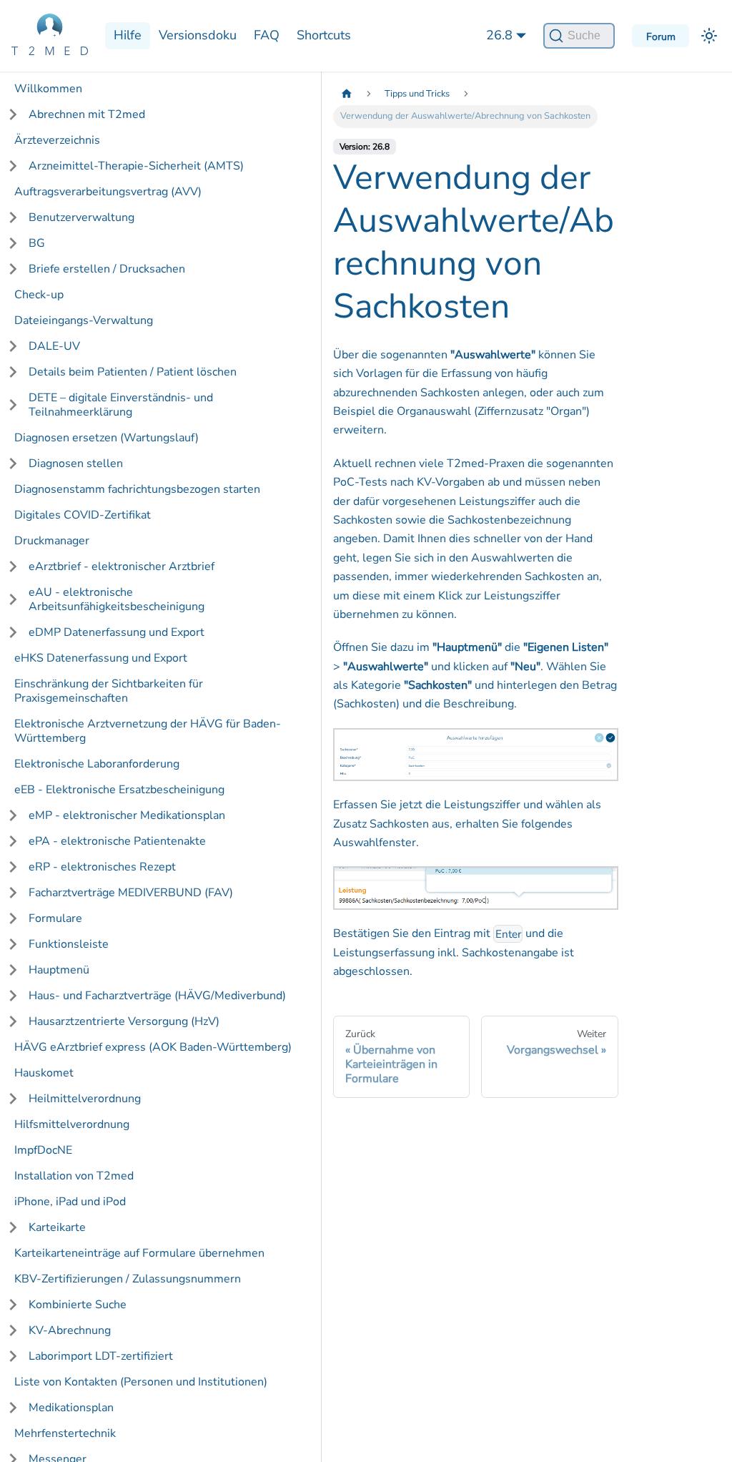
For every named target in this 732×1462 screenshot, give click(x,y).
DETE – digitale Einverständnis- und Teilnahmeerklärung (121, 405)
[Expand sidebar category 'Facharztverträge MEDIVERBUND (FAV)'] (13, 892)
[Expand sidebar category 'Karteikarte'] (13, 1227)
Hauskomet (44, 1073)
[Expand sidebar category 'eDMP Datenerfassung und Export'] (13, 632)
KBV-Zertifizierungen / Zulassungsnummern (127, 1279)
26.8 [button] (499, 35)
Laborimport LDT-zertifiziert (101, 1356)
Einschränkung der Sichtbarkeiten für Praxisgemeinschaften (108, 691)
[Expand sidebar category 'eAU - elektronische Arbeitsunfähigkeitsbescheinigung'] (13, 599)
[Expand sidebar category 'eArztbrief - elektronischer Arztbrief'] (13, 566)
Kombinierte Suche (78, 1305)
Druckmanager (51, 541)
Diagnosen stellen (76, 463)
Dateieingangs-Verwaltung (83, 320)
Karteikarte (57, 1227)
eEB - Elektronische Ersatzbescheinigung (119, 790)
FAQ (267, 35)
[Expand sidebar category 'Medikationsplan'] (13, 1407)
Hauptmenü (59, 970)
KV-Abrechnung (70, 1330)
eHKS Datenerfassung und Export (100, 658)
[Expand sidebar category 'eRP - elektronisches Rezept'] (13, 866)
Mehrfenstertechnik (65, 1433)
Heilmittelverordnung (85, 1099)
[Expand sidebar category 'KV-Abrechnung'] (13, 1330)
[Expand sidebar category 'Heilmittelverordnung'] (13, 1098)
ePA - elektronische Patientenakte (117, 841)
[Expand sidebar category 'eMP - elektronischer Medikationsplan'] (13, 815)
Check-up (39, 295)
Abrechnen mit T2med (87, 114)
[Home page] (346, 94)
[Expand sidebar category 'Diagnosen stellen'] (13, 463)
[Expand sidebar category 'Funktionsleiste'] (13, 944)
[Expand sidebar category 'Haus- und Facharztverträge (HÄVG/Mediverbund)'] (13, 995)
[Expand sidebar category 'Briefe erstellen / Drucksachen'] (13, 268)
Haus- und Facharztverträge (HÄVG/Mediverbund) (157, 996)
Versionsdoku (198, 35)
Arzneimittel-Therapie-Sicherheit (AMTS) (136, 166)
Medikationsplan (71, 1408)
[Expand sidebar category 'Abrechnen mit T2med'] (13, 114)
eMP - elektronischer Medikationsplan (127, 815)
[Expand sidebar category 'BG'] (13, 243)
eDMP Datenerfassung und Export (116, 632)
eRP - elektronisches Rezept (102, 867)
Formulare (55, 918)
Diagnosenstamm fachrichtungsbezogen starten (137, 489)
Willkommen (48, 89)
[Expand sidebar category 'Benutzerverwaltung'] (13, 217)
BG (37, 243)
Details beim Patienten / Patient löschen (133, 372)
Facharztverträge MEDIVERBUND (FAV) (131, 893)
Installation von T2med (74, 1176)
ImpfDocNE (43, 1150)
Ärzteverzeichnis (57, 140)
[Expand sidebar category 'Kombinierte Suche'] (13, 1304)
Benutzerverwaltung (81, 217)
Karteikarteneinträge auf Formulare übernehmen (139, 1253)
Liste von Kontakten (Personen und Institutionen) (140, 1382)
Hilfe (128, 35)
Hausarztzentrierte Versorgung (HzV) (124, 1021)
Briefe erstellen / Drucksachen (107, 269)
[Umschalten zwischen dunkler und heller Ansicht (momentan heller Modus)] (709, 35)
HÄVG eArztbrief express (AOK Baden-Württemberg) (153, 1047)
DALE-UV (54, 346)
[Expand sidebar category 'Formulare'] (13, 918)
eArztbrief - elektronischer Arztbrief (121, 566)
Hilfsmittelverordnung (71, 1124)
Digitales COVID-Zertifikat (82, 515)
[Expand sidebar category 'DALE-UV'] (13, 346)
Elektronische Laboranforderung (96, 764)
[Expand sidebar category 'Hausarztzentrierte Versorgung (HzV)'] (13, 1021)
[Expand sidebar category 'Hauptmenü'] (13, 969)
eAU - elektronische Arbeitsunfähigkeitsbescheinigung (116, 599)
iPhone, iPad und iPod (70, 1202)
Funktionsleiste (69, 944)
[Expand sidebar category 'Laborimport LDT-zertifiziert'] (13, 1356)
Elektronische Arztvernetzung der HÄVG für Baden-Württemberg (147, 731)
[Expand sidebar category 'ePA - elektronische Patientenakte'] (13, 841)
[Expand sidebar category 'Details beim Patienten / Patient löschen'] (13, 371)
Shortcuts (324, 35)
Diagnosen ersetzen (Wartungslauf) (106, 438)
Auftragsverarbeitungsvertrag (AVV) (108, 192)
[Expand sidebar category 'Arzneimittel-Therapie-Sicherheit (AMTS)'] (13, 165)
